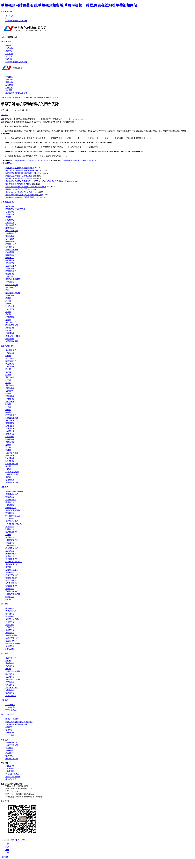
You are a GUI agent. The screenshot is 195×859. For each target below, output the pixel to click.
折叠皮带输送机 (11, 575)
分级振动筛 (9, 353)
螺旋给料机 (9, 663)
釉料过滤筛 (9, 239)
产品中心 (9, 48)
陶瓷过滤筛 (9, 241)
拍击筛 (8, 304)
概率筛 (8, 383)
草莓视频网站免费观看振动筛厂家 (22, 97)
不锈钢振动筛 (10, 282)
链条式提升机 (10, 611)
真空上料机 (9, 735)
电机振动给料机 (11, 688)
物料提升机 (9, 614)
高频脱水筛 (9, 434)
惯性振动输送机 (11, 578)
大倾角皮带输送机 (12, 594)
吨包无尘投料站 (11, 719)
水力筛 (8, 380)
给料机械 (4, 653)
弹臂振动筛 (9, 396)
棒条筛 (8, 466)
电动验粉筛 (9, 215)
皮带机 (8, 567)
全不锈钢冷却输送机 (13, 562)
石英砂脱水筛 (10, 415)
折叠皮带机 (9, 543)
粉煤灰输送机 (10, 554)
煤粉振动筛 (9, 461)
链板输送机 (9, 589)
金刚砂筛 (9, 277)
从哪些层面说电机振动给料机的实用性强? (79, 161)
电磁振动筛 (9, 388)
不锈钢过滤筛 (10, 244)
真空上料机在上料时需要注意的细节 (19, 168)
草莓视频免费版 (11, 341)
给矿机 (8, 661)
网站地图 (4, 857)
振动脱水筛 (9, 480)
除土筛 (8, 369)
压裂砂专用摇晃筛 (12, 279)
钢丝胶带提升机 (11, 638)
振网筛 (8, 412)
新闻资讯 (41, 97)
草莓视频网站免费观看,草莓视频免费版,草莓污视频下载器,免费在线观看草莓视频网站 (69, 5)
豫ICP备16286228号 (18, 840)
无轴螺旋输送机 (11, 494)
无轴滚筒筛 (9, 426)
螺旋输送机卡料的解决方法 (16, 189)
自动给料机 (9, 666)
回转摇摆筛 (9, 220)
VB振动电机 (10, 705)
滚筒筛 (8, 469)
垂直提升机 (9, 608)
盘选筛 (8, 372)
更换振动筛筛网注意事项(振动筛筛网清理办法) (24, 195)
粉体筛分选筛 (10, 350)
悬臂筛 (8, 445)
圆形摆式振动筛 (11, 285)
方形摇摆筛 (9, 295)
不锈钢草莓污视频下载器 (15, 209)
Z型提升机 (9, 649)
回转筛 (8, 331)
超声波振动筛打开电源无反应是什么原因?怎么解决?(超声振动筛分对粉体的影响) (37, 181)
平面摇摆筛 (9, 223)
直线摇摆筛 (9, 268)
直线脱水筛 (9, 431)
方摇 (7, 290)
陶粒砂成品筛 (10, 361)
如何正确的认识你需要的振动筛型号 (19, 192)
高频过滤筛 (9, 317)
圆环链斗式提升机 (12, 644)
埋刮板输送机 (10, 500)
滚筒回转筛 (9, 420)
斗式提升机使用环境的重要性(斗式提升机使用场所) (25, 187)
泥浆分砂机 (9, 358)
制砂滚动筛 (9, 367)
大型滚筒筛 (9, 402)
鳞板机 (8, 599)
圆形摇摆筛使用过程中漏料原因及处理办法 (22, 173)
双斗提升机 (9, 630)
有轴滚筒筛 (9, 423)
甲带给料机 (9, 682)
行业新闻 (50, 97)
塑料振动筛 (9, 236)
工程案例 (9, 54)
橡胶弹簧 (9, 727)
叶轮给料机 (9, 685)
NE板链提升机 (11, 635)
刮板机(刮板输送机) (13, 516)
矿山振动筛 (9, 458)
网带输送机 (9, 502)
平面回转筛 (9, 309)
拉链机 (8, 535)
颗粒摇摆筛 (9, 260)
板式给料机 (9, 677)
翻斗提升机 (9, 633)
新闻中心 (9, 51)
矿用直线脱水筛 (11, 418)
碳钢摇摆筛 (9, 263)
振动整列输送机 (11, 532)
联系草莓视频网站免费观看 (16, 21)
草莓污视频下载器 (12, 336)
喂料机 (8, 669)
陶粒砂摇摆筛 (10, 228)
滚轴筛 (8, 217)
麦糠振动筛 (9, 333)
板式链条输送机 (11, 548)
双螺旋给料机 (10, 658)
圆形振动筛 (9, 339)
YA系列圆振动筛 (12, 472)
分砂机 (8, 356)
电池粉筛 (9, 391)
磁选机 (8, 404)
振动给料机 (9, 693)
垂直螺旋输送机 (11, 559)
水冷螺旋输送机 (11, 540)
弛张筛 (8, 407)
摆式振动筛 (9, 274)
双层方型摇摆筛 (11, 231)
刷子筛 (8, 301)
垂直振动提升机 (11, 641)
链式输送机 (9, 497)
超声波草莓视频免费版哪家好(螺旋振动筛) (22, 170)
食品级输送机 (10, 545)
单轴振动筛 (9, 399)
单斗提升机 (9, 625)
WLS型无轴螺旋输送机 (14, 492)
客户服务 (9, 59)
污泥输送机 (9, 518)
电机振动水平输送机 (13, 524)
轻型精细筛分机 (7, 202)
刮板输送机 (9, 597)
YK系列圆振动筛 (12, 474)
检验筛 (8, 298)
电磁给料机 (9, 690)
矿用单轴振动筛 (11, 464)
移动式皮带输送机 (12, 510)
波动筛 (8, 410)
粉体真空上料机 (11, 564)
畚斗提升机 (9, 622)
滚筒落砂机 (9, 385)
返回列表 (4, 115)
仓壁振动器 (9, 733)
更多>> (11, 163)
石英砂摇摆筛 (10, 266)
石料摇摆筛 (9, 252)
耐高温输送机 (10, 581)
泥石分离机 (9, 377)
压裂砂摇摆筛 (10, 255)
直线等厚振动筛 (11, 483)
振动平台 (9, 730)
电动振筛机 (9, 212)
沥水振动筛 (9, 328)
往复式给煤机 (10, 696)
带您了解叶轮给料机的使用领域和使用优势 (31, 161)
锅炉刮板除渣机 (11, 521)
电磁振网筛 (9, 442)
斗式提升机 (9, 646)
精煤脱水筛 (9, 429)
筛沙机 (8, 447)
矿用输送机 (9, 529)
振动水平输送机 (11, 570)
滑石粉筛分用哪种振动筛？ (20, 197)
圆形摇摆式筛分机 (12, 293)
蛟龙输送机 (9, 556)
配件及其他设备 (7, 715)
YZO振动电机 (10, 710)
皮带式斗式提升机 (12, 671)
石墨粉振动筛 (10, 233)
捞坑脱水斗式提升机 (13, 619)
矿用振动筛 (9, 437)
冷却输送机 (9, 551)
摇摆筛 (8, 320)
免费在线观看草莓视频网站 (16, 724)
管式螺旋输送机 (11, 586)
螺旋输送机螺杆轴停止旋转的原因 (18, 176)
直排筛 (8, 312)
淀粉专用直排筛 (11, 250)
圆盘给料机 (9, 674)
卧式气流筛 (9, 306)
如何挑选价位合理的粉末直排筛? (18, 184)
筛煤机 (8, 450)
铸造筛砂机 (9, 364)
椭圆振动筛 (9, 439)
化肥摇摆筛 (9, 258)
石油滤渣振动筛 (11, 325)
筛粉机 (8, 314)
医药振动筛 (9, 206)
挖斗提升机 (9, 617)
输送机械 (4, 487)
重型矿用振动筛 (7, 346)
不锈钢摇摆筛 (10, 271)
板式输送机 (9, 537)
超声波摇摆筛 (10, 225)
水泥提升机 (9, 627)
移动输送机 (9, 572)
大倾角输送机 (10, 508)
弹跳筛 (8, 393)
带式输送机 (9, 513)
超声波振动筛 (10, 322)
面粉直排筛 (9, 247)
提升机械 (4, 604)
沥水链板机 (9, 527)
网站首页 (9, 46)
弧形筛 (8, 477)
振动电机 (4, 700)
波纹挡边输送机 (11, 591)
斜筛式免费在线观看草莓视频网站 (18, 722)
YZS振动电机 (10, 707)
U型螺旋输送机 (11, 583)
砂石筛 (8, 375)
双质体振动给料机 (12, 679)
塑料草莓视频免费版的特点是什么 (18, 179)
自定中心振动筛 (11, 453)
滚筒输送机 (9, 505)
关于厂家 (9, 16)
